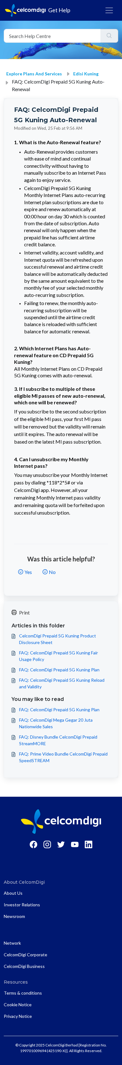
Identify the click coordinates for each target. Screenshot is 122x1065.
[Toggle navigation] (109, 10)
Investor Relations (22, 904)
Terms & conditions (23, 993)
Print (24, 612)
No (52, 572)
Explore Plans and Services (34, 73)
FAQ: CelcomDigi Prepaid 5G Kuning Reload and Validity (61, 683)
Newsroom (14, 916)
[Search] (109, 36)
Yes (28, 572)
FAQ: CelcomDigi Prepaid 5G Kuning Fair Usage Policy (58, 656)
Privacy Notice (18, 1016)
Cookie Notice (18, 1004)
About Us (13, 893)
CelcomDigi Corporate (25, 954)
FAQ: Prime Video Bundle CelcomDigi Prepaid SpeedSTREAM (63, 757)
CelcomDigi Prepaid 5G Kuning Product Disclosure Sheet (57, 639)
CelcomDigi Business (24, 966)
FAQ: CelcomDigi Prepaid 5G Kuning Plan (59, 669)
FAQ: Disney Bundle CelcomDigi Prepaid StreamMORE (58, 740)
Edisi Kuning (86, 73)
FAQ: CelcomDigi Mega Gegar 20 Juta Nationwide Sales (56, 723)
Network (12, 943)
